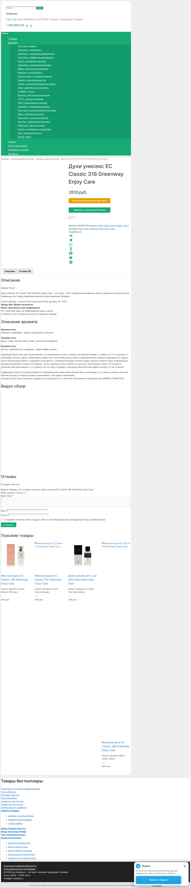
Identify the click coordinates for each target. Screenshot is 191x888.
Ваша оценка (8, 492)
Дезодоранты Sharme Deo (21, 854)
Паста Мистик (8, 792)
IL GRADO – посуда (26, 91)
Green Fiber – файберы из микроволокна (36, 57)
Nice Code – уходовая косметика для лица (37, 110)
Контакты (13, 153)
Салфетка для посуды (12, 801)
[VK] (100, 235)
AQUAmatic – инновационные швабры (34, 65)
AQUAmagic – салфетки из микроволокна (36, 54)
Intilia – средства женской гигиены (33, 88)
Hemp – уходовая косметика (31, 114)
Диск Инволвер (9, 798)
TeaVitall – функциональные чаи (32, 80)
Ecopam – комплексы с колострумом (34, 129)
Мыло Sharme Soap (18, 847)
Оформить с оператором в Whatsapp (89, 210)
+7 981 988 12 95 (15, 25)
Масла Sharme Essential (20, 850)
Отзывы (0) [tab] (25, 271)
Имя (4, 510)
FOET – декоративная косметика (32, 103)
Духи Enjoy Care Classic (110, 225)
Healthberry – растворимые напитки (34, 106)
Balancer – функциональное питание (34, 95)
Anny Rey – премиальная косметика (34, 122)
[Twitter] (100, 258)
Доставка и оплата (18, 149)
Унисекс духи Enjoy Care (47, 159)
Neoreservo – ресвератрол (29, 50)
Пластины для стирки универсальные (20, 788)
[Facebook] (100, 253)
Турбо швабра (15, 823)
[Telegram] (100, 240)
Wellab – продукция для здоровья (33, 69)
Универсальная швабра (20, 819)
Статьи (12, 142)
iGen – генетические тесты (30, 133)
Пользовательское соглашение (20, 869)
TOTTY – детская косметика (30, 99)
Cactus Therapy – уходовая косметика (35, 76)
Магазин (12, 43)
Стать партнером (17, 146)
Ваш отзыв (7, 495)
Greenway (11, 13)
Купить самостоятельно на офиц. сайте (89, 201)
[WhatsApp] (100, 244)
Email (4, 515)
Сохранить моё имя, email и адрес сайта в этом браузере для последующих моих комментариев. (55, 519)
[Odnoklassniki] (100, 249)
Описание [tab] (10, 271)
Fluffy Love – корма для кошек (31, 125)
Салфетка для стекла (12, 804)
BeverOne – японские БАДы (30, 72)
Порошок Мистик (10, 795)
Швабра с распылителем (21, 816)
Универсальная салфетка (14, 807)
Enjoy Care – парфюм (27, 46)
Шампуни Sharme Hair (19, 843)
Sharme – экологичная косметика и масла (36, 84)
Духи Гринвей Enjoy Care (22, 159)
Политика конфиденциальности (20, 866)
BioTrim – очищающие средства (32, 61)
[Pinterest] (100, 262)
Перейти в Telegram (158, 880)
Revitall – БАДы (24, 137)
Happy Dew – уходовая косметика (33, 118)
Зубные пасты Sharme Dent (22, 858)
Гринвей (5, 159)
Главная (12, 39)
